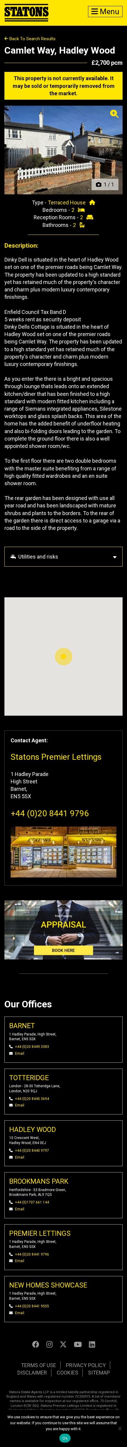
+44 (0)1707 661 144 (32, 1202)
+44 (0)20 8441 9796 (50, 813)
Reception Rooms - (57, 217)
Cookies (67, 1372)
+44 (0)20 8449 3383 (32, 1047)
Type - (40, 202)
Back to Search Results (32, 38)
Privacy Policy (86, 1365)
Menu (108, 11)
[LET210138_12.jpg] (63, 150)
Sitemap (99, 1372)
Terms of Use (38, 1365)
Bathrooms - (58, 225)
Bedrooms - (57, 210)
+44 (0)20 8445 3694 (32, 1099)
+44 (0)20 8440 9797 (32, 1150)
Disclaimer (32, 1372)
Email (19, 1053)
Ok (65, 1438)
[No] (120, 1428)
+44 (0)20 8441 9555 (32, 1306)
